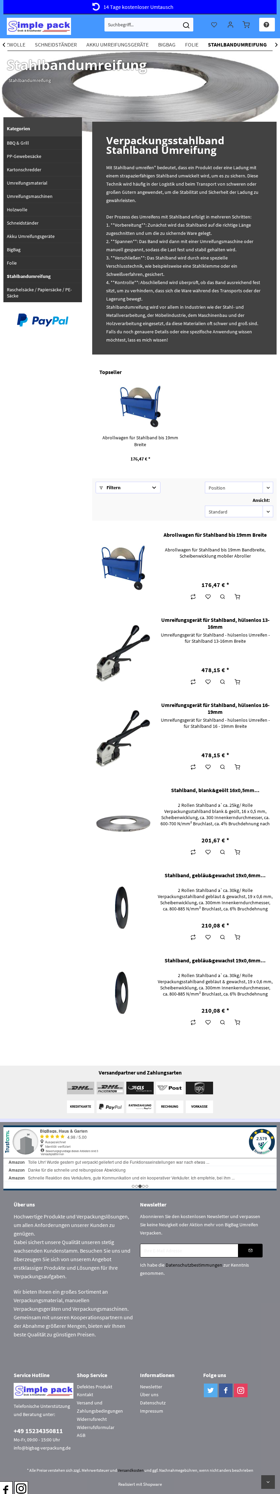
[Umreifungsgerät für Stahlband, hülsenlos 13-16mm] (123, 653)
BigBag (13, 249)
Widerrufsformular (95, 1427)
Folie (12, 263)
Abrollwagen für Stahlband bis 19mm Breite (140, 441)
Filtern (113, 487)
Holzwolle (17, 209)
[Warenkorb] (247, 24)
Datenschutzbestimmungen (194, 1265)
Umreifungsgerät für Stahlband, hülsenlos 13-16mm (215, 623)
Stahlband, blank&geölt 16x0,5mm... (215, 790)
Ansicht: (261, 500)
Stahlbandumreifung (29, 276)
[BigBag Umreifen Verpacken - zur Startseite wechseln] (39, 26)
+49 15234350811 (38, 1431)
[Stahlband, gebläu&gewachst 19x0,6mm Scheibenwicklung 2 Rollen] (123, 909)
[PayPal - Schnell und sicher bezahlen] (43, 320)
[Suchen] (186, 24)
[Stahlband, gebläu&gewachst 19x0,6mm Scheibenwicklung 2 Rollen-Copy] (123, 994)
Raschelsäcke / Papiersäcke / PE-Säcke (39, 292)
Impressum (151, 1411)
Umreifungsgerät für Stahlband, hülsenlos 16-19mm (215, 708)
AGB (81, 1435)
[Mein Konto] (231, 24)
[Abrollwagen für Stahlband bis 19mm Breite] (140, 407)
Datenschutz (153, 1403)
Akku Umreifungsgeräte (31, 236)
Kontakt (85, 1394)
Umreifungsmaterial (27, 183)
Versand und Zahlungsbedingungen (100, 1407)
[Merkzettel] (214, 24)
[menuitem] (148, 24)
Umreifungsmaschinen (30, 196)
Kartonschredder (24, 169)
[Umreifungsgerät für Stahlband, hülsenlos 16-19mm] (123, 738)
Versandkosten (131, 1470)
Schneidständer (23, 223)
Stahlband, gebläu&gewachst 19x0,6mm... (215, 875)
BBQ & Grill (18, 143)
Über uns (149, 1394)
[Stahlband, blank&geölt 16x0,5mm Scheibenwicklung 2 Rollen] (123, 824)
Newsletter (151, 1387)
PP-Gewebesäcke (24, 156)
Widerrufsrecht (92, 1419)
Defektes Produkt (94, 1387)
